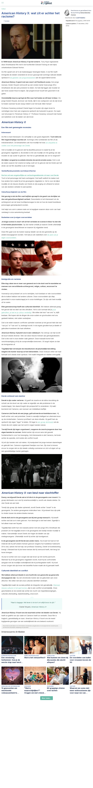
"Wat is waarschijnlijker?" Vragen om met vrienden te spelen (35, 690)
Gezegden (27, 686)
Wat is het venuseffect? (35, 658)
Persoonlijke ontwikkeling (10, 686)
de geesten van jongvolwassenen (22, 78)
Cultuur (3, 9)
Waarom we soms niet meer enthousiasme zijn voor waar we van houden (80, 690)
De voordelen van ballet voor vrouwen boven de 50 (80, 660)
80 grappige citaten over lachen (56, 689)
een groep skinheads (45, 422)
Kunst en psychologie (31, 655)
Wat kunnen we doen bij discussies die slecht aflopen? (57, 660)
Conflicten (50, 655)
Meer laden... (46, 698)
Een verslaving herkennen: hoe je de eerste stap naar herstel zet (12, 660)
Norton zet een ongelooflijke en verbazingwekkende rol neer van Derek (29, 175)
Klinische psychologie (8, 655)
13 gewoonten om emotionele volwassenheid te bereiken (9, 690)
